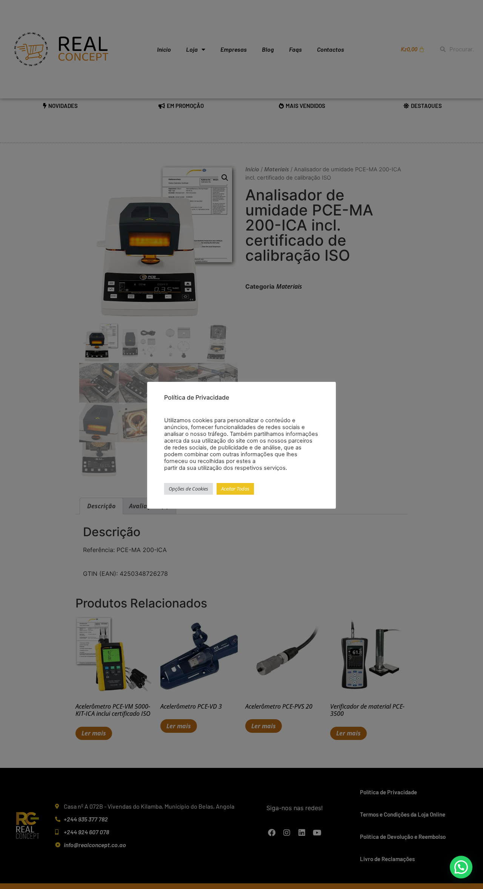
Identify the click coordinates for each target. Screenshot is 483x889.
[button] (461, 867)
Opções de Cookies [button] (188, 488)
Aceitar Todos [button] (235, 488)
